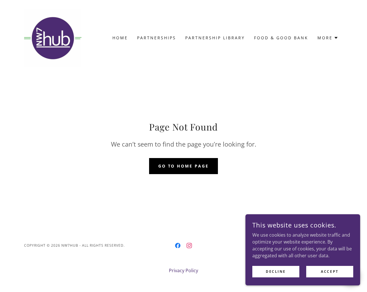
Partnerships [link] (156, 37)
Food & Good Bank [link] (281, 37)
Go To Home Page (183, 166)
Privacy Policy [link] (183, 270)
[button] (327, 37)
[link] (52, 37)
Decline (276, 271)
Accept (329, 271)
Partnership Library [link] (215, 37)
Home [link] (120, 37)
